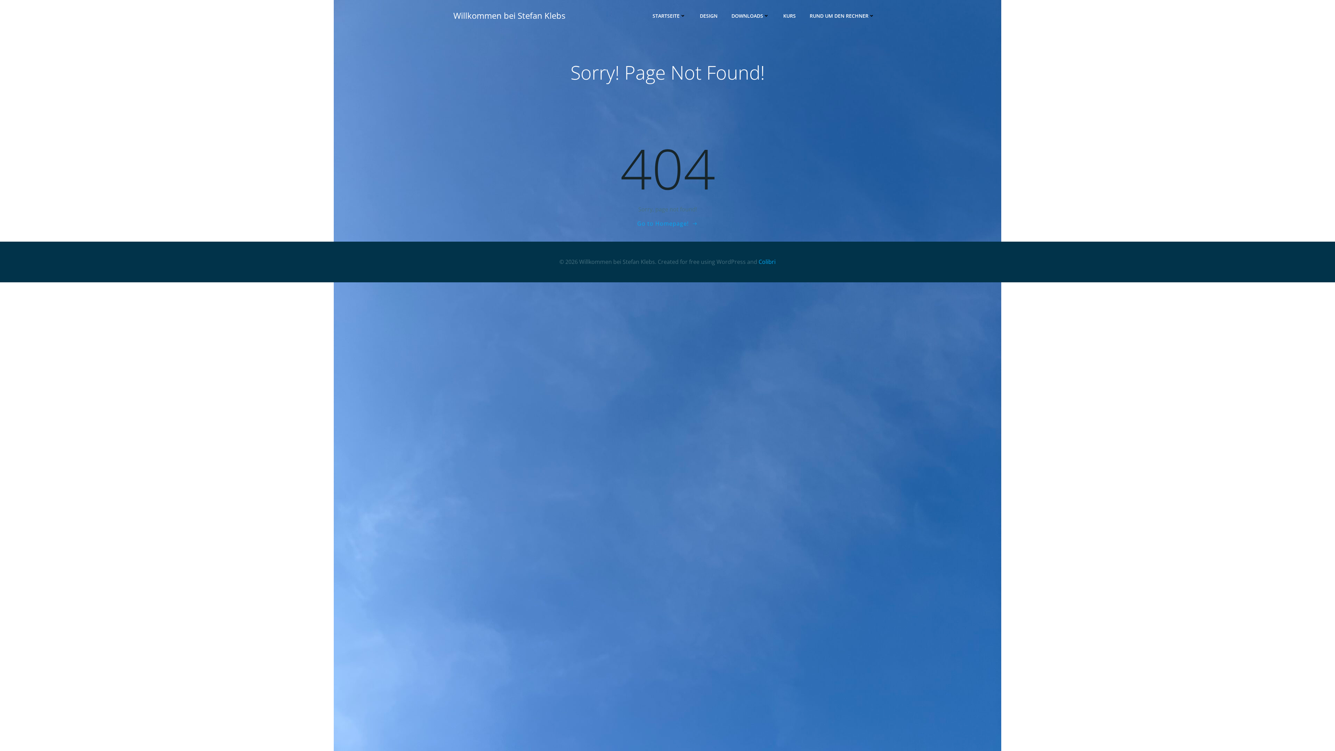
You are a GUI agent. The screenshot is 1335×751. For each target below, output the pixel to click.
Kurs (789, 16)
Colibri (767, 262)
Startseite (666, 16)
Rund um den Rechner (839, 16)
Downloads (747, 16)
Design (709, 16)
